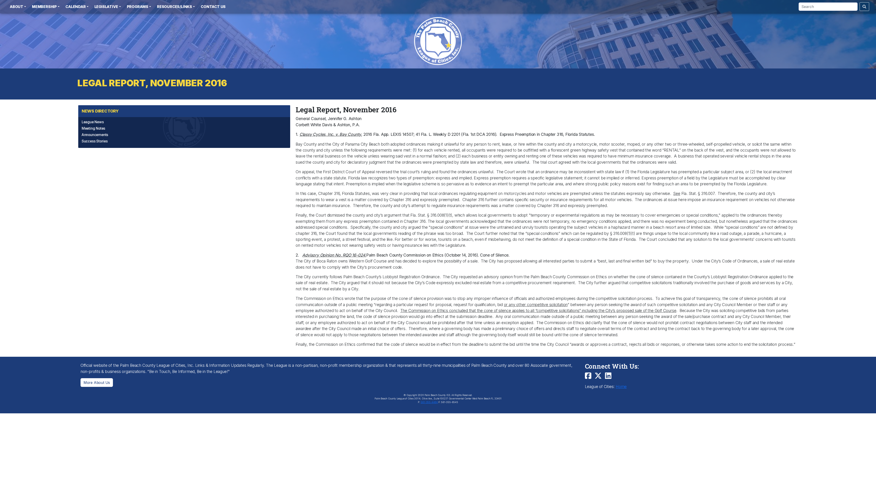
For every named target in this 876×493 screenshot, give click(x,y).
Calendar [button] (75, 6)
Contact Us (213, 6)
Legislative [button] (106, 6)
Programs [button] (137, 6)
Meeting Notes (93, 128)
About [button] (16, 6)
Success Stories (95, 141)
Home (621, 386)
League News (93, 122)
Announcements (95, 135)
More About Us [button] (96, 382)
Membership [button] (44, 6)
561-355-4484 (429, 402)
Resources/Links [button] (174, 6)
